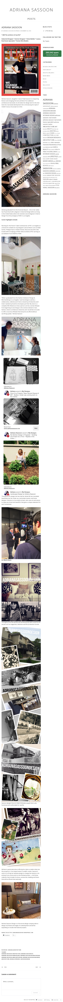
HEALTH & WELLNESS (48, 72)
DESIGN (12, 959)
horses (58, 151)
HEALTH (57, 149)
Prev (5, 967)
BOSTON (53, 131)
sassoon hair (50, 175)
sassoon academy (57, 168)
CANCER (47, 133)
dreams (49, 142)
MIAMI (56, 159)
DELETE (45, 137)
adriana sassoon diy (27, 953)
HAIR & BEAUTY (47, 69)
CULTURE (56, 135)
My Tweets (46, 41)
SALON (52, 165)
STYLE (57, 185)
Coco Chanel (57, 133)
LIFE (48, 156)
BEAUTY (49, 129)
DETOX (56, 140)
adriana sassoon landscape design (12, 957)
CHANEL (52, 133)
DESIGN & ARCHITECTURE (14, 950)
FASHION (46, 145)
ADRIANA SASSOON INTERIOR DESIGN (30, 955)
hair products (52, 149)
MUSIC (44, 79)
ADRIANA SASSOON (31, 10)
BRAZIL (44, 133)
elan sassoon (55, 142)
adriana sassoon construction (11, 953)
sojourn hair (51, 183)
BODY (48, 131)
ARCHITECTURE (5, 959)
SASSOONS (57, 175)
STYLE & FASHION (47, 88)
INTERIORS (17, 959)
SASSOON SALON (46, 177)
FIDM (44, 147)
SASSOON (47, 168)
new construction (46, 163)
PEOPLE (45, 82)
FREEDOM (47, 147)
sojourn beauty (53, 179)
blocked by (53, 54)
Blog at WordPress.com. (31, 999)
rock (49, 165)
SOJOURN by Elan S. (47, 181)
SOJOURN (46, 179)
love (44, 159)
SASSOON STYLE (53, 177)
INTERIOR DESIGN (49, 154)
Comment (35, 992)
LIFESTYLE (54, 156)
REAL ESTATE (46, 85)
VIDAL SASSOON (48, 187)
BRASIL (57, 131)
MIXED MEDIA (46, 75)
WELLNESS (57, 187)
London (59, 156)
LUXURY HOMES (50, 159)
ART (56, 127)
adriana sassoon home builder (11, 955)
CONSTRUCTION (48, 135)
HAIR (51, 147)
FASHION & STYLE (55, 145)
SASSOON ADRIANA (49, 171)
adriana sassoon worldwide (31, 957)
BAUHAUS (45, 129)
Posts (32, 18)
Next (37, 967)
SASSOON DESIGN (25, 959)
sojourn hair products (50, 185)
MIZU (54, 161)
